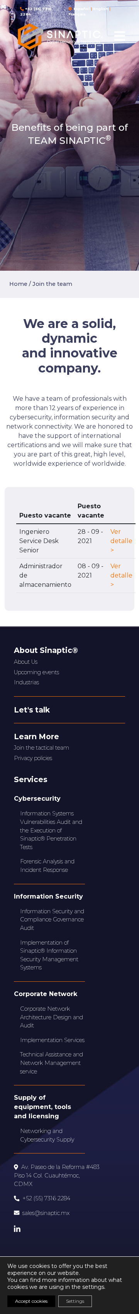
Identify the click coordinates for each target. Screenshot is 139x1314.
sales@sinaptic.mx (46, 1213)
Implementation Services (52, 1040)
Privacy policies (33, 758)
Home (18, 283)
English (100, 9)
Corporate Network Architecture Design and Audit (51, 1017)
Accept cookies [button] (31, 1301)
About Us (25, 661)
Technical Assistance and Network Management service (51, 1063)
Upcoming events (36, 672)
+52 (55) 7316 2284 (46, 1198)
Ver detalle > (121, 541)
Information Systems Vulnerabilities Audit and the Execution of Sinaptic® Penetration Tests (51, 830)
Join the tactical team (41, 747)
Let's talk (32, 709)
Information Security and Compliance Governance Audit (52, 919)
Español (81, 9)
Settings (75, 1301)
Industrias (26, 682)
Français (77, 14)
